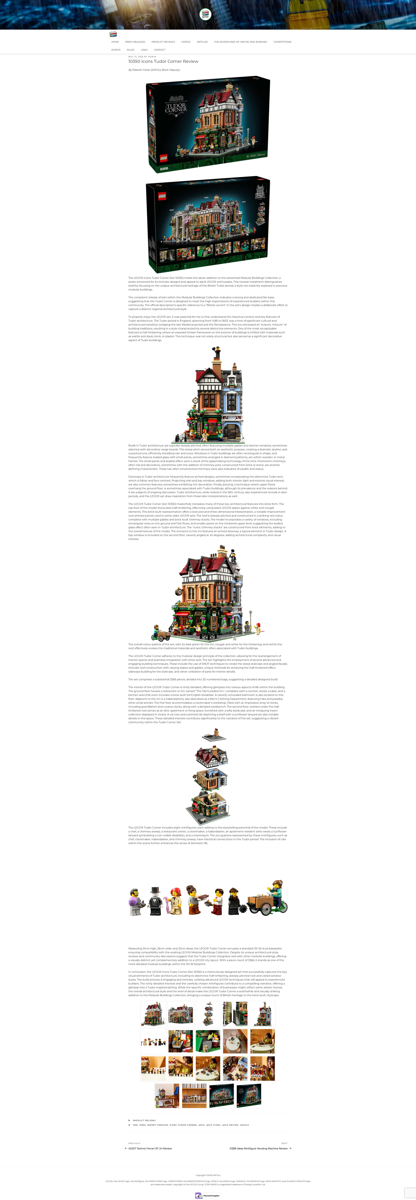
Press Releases (135, 41)
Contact (159, 49)
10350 (142, 1125)
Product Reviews (163, 41)
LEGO (201, 1125)
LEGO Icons (213, 1125)
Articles (202, 41)
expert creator (157, 1125)
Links (144, 49)
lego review (230, 1125)
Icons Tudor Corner (183, 1125)
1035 (135, 1125)
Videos (185, 41)
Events (116, 49)
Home (115, 41)
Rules (131, 49)
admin (152, 57)
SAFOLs (244, 1125)
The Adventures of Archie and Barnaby (240, 41)
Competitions (283, 41)
